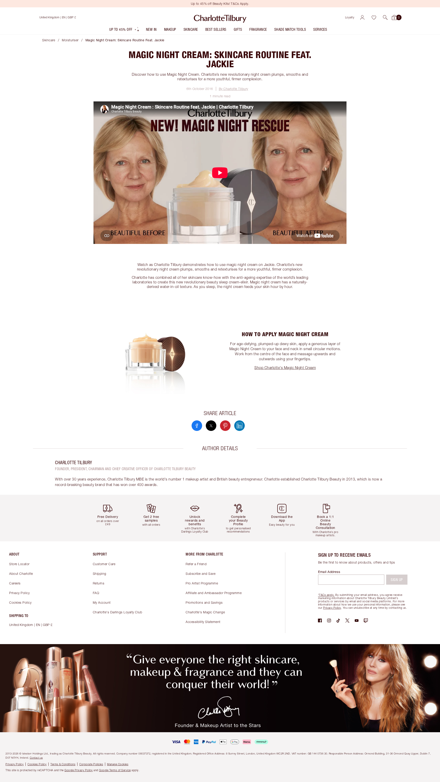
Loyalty (350, 17)
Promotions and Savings (204, 602)
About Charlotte (21, 573)
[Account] (362, 17)
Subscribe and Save (200, 573)
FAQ (96, 593)
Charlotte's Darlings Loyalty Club (117, 612)
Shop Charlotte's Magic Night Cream (285, 368)
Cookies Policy (20, 602)
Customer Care (104, 564)
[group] (111, 518)
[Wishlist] (373, 17)
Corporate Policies (91, 764)
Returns (98, 583)
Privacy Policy (19, 593)
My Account (102, 602)
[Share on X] (211, 425)
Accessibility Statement (203, 622)
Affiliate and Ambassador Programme (214, 593)
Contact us (36, 757)
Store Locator (19, 564)
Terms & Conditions (62, 764)
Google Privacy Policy (78, 770)
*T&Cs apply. (326, 595)
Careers (15, 583)
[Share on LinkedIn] (239, 425)
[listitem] (124, 30)
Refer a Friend (196, 564)
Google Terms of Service (115, 770)
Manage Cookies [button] (117, 764)
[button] (385, 17)
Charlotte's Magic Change (205, 612)
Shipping (99, 573)
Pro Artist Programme (202, 583)
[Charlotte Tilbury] (220, 17)
